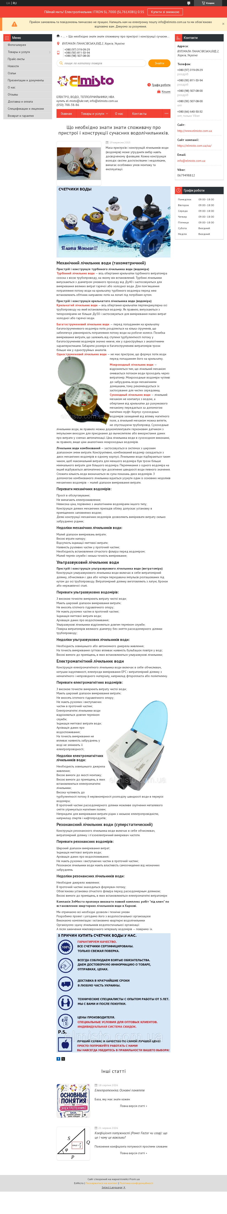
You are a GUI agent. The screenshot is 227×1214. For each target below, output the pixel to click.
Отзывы (13, 94)
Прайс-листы (16, 59)
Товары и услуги (19, 52)
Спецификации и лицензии (26, 109)
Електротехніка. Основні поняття (120, 1090)
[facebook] (58, 1060)
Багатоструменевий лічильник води (83, 324)
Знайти (159, 63)
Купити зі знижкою (165, 12)
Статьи (12, 73)
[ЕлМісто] (85, 81)
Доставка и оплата (20, 101)
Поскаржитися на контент (101, 1183)
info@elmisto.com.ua (191, 161)
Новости (13, 66)
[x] (63, 1060)
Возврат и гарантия (21, 116)
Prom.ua (134, 1179)
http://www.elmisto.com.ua (194, 131)
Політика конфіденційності (136, 1183)
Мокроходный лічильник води (131, 365)
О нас (11, 87)
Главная (66, 113)
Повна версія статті (132, 1106)
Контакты (139, 113)
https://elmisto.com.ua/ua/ (194, 146)
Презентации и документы (26, 80)
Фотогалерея (17, 45)
